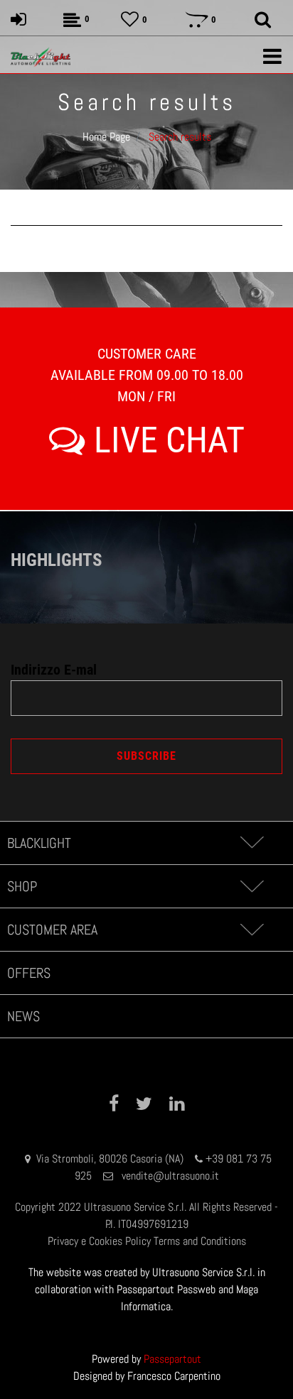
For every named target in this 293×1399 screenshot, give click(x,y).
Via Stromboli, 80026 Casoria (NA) (109, 1158)
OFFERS (28, 973)
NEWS (23, 1016)
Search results (180, 136)
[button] (146, 756)
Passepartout (172, 1358)
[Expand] (251, 843)
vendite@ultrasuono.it (170, 1175)
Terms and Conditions (200, 1241)
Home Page (106, 136)
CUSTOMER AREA (52, 929)
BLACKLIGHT (39, 843)
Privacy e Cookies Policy (99, 1241)
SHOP (22, 886)
